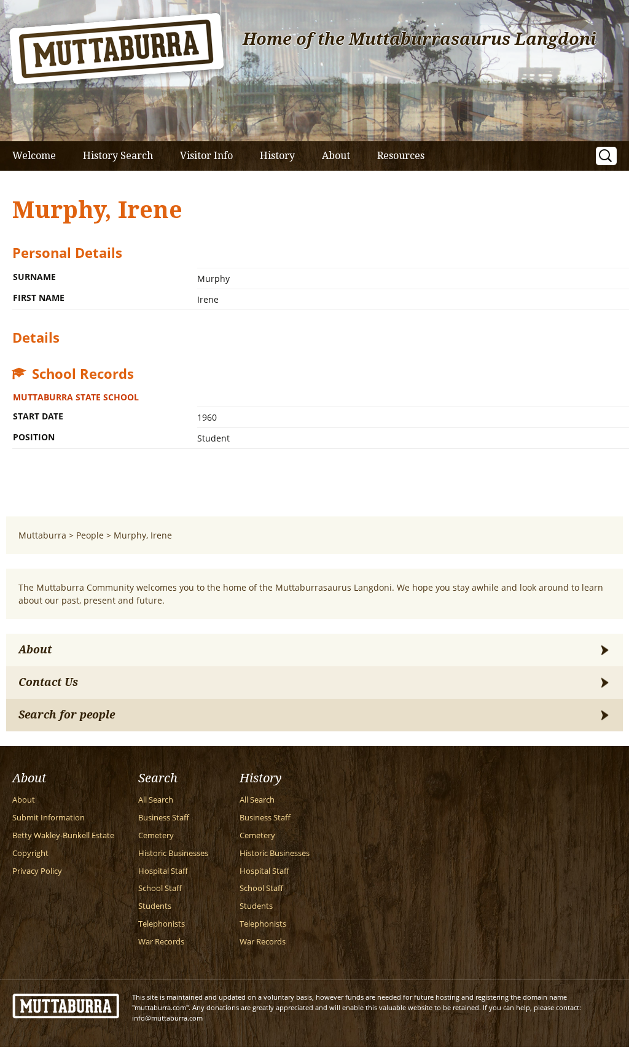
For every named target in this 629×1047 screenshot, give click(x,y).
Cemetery (156, 835)
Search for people (66, 715)
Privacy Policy (37, 871)
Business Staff (163, 817)
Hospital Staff (163, 871)
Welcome (34, 156)
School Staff (160, 888)
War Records (161, 941)
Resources (400, 156)
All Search (155, 800)
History (277, 156)
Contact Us (48, 682)
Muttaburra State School (76, 397)
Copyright (30, 853)
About (336, 156)
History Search (118, 156)
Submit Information (48, 817)
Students (154, 906)
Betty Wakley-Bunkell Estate (63, 835)
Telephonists (161, 924)
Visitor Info (206, 156)
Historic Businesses (173, 853)
